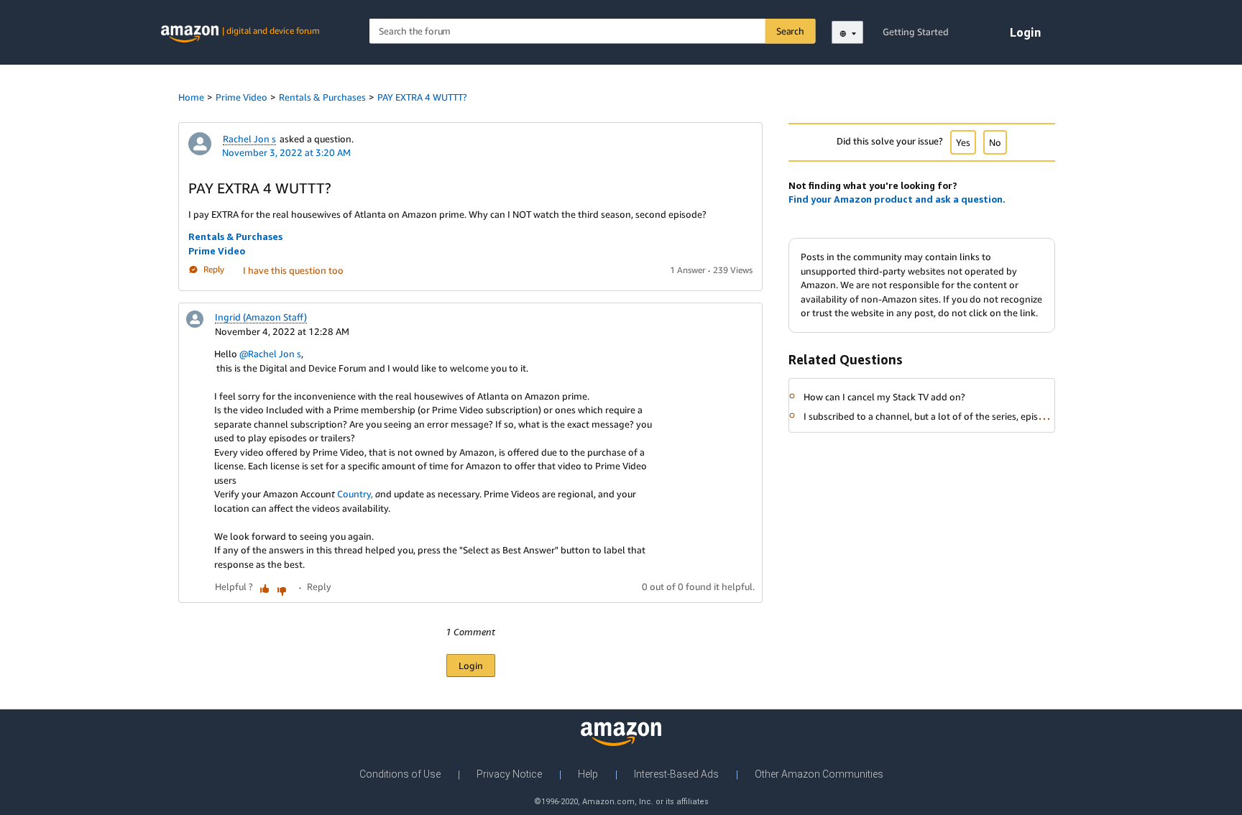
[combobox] (592, 31)
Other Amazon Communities (819, 774)
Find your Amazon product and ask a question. (897, 199)
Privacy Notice (509, 774)
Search (790, 31)
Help (588, 774)
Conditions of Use (400, 774)
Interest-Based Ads (676, 774)
